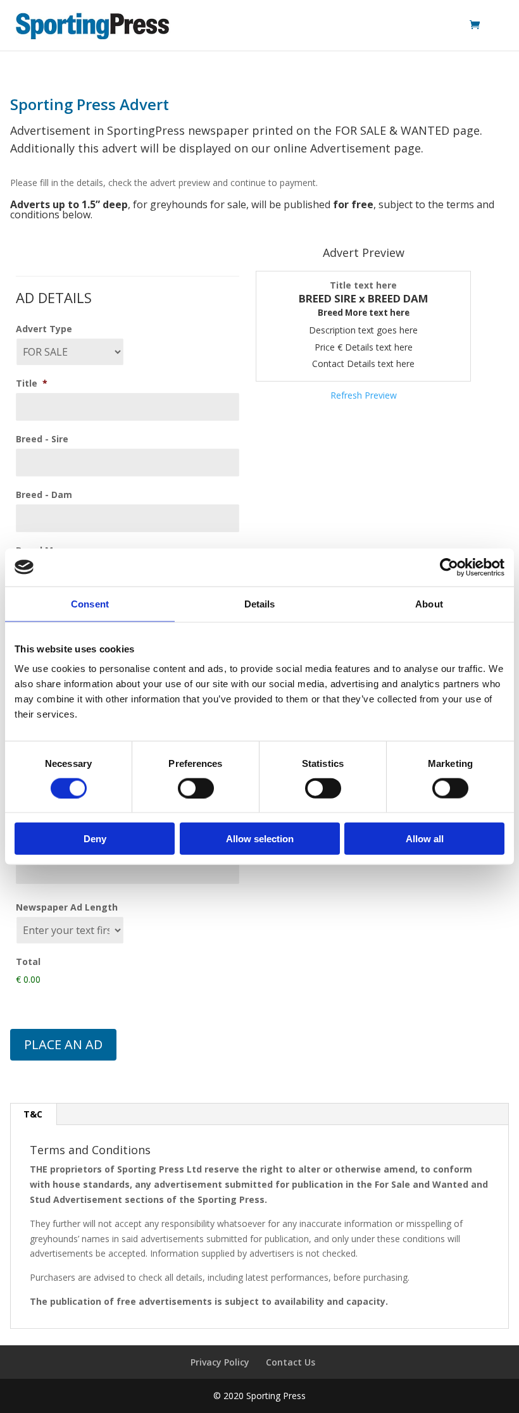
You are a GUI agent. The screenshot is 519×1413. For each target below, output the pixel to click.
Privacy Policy (220, 1362)
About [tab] (429, 603)
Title (31, 383)
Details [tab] (259, 603)
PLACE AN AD (63, 1044)
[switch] (196, 788)
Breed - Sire (42, 439)
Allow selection (260, 838)
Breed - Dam (44, 495)
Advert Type (44, 329)
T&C (32, 1114)
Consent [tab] (90, 603)
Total (28, 962)
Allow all (425, 838)
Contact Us (290, 1362)
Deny (95, 838)
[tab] (33, 1114)
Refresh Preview (363, 395)
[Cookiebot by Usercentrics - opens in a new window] (449, 566)
